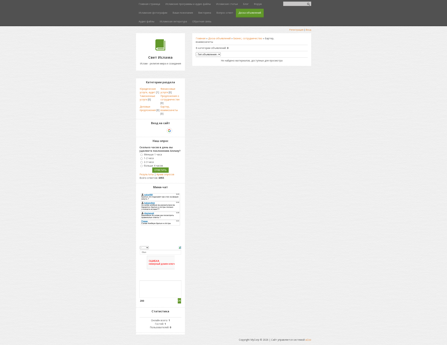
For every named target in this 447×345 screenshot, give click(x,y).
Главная (201, 38)
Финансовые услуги (167, 90)
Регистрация (296, 29)
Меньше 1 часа (153, 154)
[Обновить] (180, 247)
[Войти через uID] (145, 130)
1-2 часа (149, 158)
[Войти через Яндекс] (163, 130)
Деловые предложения (148, 108)
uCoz (308, 339)
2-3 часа (149, 162)
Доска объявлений (219, 38)
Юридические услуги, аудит (148, 90)
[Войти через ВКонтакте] (151, 130)
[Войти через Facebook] (157, 130)
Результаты (147, 174)
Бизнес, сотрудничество (247, 38)
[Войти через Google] (169, 130)
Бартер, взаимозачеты (169, 108)
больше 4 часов (153, 165)
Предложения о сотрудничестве (170, 97)
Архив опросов (165, 174)
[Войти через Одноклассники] (175, 130)
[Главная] (160, 49)
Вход (308, 29)
